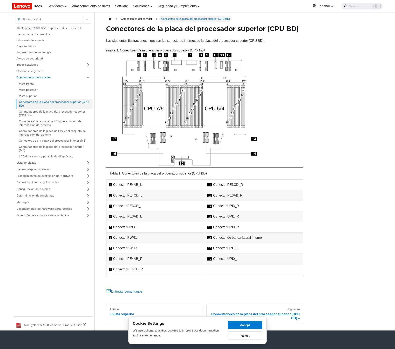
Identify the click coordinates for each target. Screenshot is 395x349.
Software (121, 6)
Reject (245, 335)
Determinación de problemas (35, 195)
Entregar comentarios (126, 291)
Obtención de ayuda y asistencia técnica (42, 215)
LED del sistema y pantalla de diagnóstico (46, 156)
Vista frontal (26, 83)
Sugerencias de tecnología (33, 52)
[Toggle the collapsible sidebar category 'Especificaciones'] (88, 65)
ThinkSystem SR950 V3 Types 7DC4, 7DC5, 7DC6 (49, 28)
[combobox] (22, 19)
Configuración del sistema (33, 189)
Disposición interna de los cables (37, 182)
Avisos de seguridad (29, 58)
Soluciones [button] (141, 6)
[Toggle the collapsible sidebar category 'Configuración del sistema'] (88, 189)
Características (26, 46)
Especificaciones (27, 64)
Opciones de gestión (29, 71)
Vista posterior (28, 89)
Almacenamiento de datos (91, 6)
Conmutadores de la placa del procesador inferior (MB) (51, 148)
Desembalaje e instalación (33, 169)
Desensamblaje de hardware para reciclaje (44, 208)
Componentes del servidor (33, 77)
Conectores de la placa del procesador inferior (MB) (52, 140)
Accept (245, 325)
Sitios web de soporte (30, 40)
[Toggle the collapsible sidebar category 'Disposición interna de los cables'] (88, 182)
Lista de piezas (26, 162)
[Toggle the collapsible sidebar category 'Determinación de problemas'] (88, 195)
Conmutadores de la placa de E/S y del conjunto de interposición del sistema (52, 132)
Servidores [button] (56, 6)
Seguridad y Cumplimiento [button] (177, 6)
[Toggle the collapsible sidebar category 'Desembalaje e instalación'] (88, 169)
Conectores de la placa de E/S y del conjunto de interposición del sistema (50, 123)
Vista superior (28, 96)
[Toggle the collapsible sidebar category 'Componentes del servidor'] (88, 77)
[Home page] (110, 19)
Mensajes (22, 202)
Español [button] (324, 6)
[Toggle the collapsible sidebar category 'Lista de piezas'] (88, 162)
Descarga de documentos (33, 34)
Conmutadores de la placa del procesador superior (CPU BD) (52, 113)
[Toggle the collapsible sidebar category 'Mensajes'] (88, 202)
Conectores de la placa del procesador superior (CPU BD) (54, 103)
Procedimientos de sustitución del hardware (44, 175)
